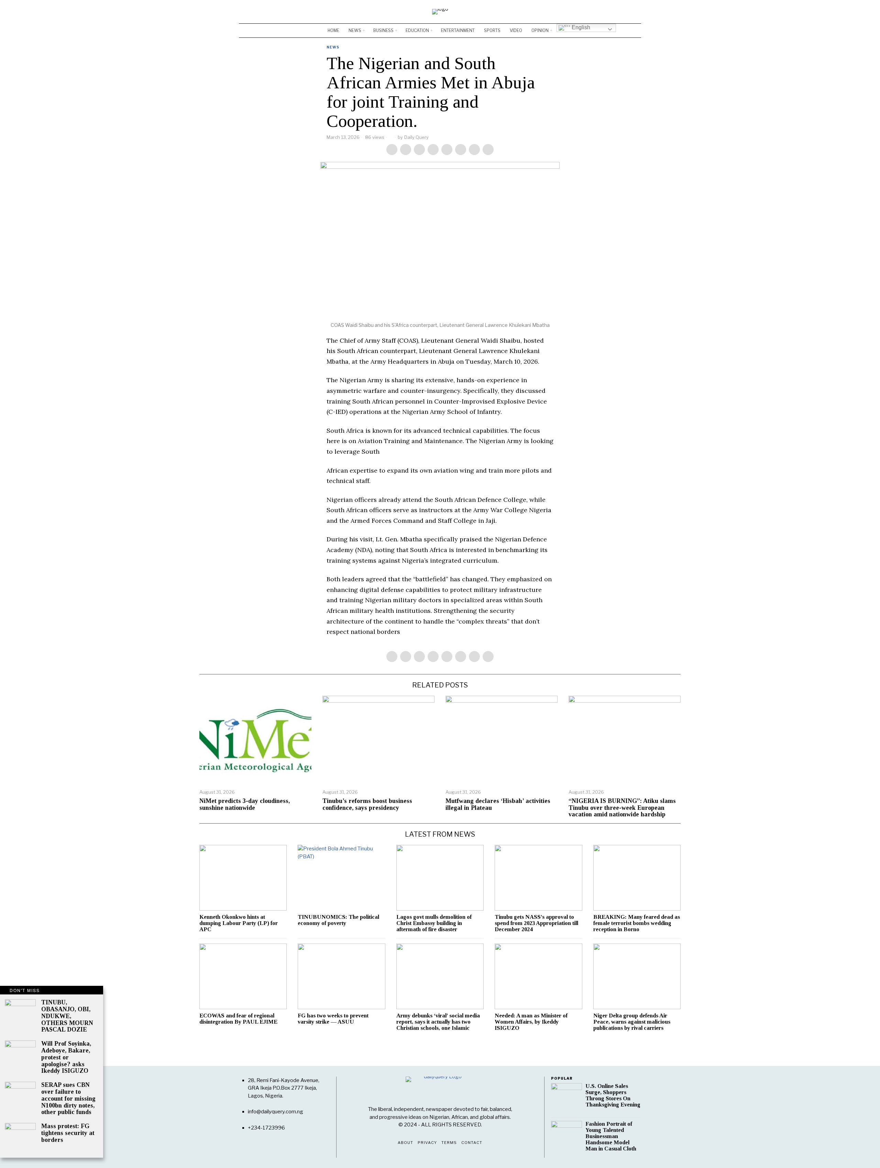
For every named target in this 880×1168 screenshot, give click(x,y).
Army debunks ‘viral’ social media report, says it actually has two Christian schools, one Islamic (438, 1022)
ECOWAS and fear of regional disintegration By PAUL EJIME (238, 1019)
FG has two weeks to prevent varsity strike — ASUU (333, 1019)
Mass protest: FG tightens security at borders (68, 1133)
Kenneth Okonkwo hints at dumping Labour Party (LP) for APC (238, 923)
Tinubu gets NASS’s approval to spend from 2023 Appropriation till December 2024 (536, 923)
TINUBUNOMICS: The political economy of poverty (338, 920)
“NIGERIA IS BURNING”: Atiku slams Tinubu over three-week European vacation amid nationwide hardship (622, 808)
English (580, 27)
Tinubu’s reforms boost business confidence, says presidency (367, 804)
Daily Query (416, 137)
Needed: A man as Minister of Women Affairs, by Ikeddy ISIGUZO (531, 1022)
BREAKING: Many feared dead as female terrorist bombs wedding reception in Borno (636, 923)
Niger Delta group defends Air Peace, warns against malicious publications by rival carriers (631, 1022)
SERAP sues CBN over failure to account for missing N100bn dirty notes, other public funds (68, 1098)
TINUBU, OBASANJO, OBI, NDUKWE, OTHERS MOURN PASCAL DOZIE (67, 1016)
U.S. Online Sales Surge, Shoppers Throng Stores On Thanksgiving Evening (612, 1095)
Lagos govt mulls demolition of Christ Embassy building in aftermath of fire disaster (434, 923)
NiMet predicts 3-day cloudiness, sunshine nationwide (244, 804)
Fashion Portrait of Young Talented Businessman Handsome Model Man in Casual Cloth (610, 1136)
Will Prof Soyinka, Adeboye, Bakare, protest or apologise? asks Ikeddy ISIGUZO (66, 1057)
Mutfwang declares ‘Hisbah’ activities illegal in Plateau (498, 804)
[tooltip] (616, 12)
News (333, 47)
